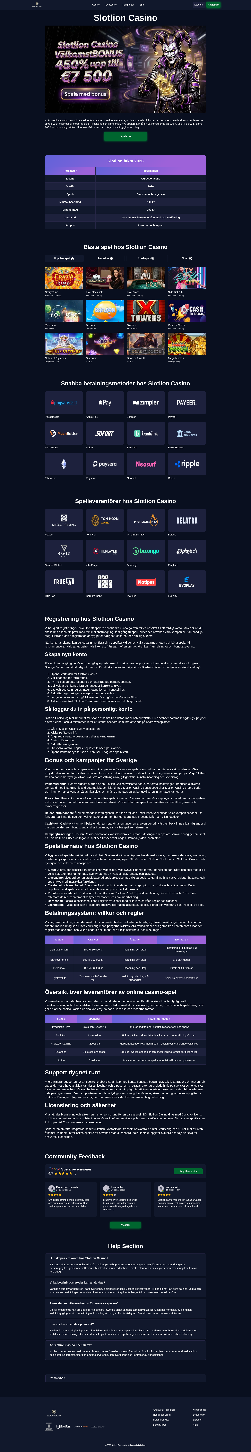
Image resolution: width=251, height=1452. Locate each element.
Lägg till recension (188, 1171)
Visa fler (125, 1225)
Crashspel (143, 258)
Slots (184, 258)
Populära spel (62, 258)
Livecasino (103, 258)
